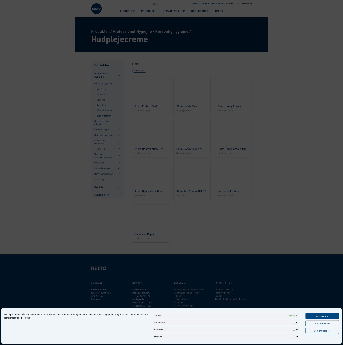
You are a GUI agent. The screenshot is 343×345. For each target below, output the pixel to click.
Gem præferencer (322, 330)
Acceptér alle (322, 316)
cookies (26, 317)
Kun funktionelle (322, 323)
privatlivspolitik (11, 317)
